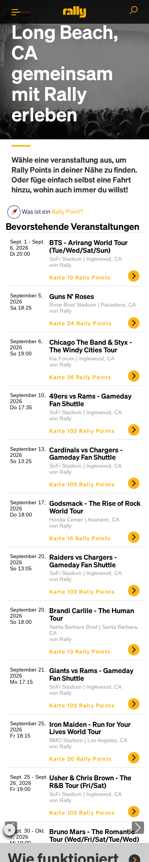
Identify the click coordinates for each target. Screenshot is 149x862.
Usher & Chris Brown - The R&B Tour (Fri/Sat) (90, 781)
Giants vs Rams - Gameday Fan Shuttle (91, 674)
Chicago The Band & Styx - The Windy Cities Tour (90, 346)
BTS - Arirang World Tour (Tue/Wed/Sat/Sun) (88, 246)
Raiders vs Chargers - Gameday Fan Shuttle (83, 560)
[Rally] (74, 12)
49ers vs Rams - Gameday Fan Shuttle (90, 399)
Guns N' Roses (71, 296)
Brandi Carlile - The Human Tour (91, 614)
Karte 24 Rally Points (80, 323)
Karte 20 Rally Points (80, 758)
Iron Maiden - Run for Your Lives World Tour (90, 728)
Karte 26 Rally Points (80, 376)
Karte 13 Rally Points (79, 651)
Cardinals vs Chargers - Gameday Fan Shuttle (86, 453)
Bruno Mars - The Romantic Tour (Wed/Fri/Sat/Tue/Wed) (94, 835)
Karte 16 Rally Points (79, 537)
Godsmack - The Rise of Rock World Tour (95, 507)
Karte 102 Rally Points (82, 430)
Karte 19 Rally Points (79, 277)
